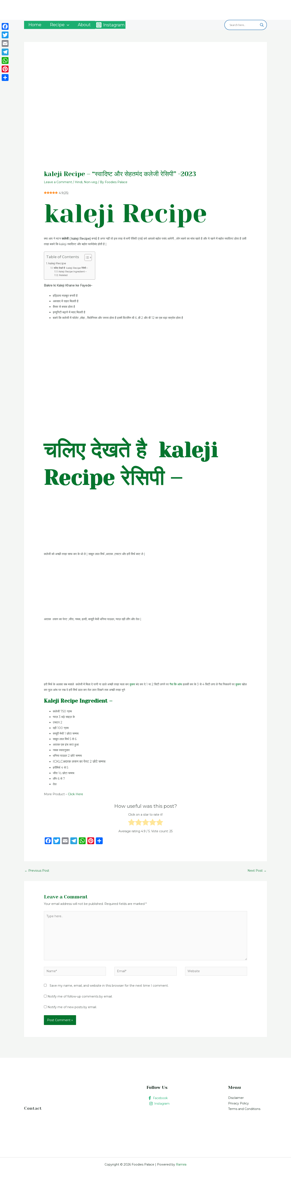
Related (63, 275)
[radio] (131, 823)
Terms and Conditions (244, 1109)
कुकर (132, 684)
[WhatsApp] (5, 60)
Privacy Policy (238, 1103)
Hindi (78, 182)
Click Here (75, 794)
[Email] (5, 43)
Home (34, 24)
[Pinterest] (5, 69)
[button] (67, 25)
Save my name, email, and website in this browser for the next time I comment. (109, 986)
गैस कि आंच (176, 684)
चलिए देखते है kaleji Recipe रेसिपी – (71, 267)
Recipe (57, 24)
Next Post (257, 871)
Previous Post (36, 871)
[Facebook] (5, 26)
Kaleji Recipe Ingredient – (72, 271)
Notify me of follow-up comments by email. (80, 996)
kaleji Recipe (57, 263)
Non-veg (90, 182)
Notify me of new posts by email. (72, 1007)
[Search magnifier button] (262, 25)
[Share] (5, 77)
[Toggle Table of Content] (86, 257)
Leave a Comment (58, 182)
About (84, 24)
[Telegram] (5, 52)
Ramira (180, 1164)
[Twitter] (5, 35)
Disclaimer (236, 1098)
